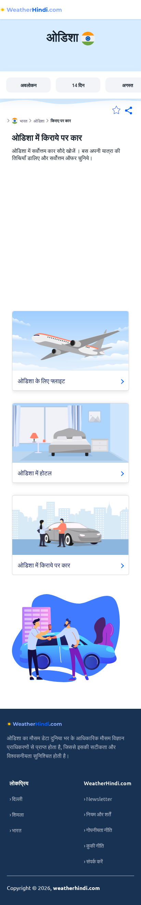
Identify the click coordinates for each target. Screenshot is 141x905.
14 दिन (78, 85)
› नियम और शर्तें (97, 814)
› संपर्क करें (93, 861)
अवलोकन (29, 85)
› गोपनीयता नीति (98, 830)
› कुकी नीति (94, 845)
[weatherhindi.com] (31, 9)
